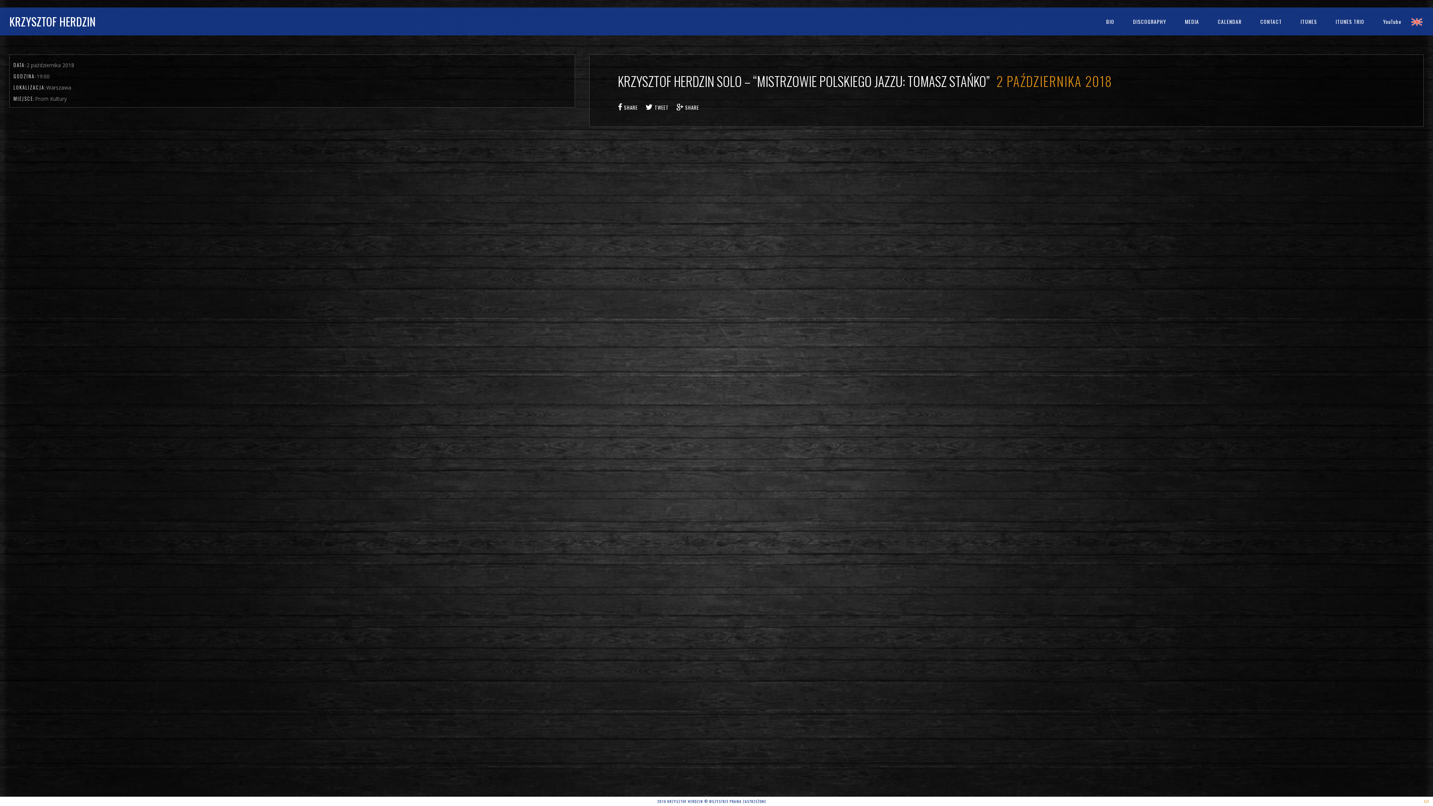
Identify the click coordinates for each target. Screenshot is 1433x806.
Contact (1271, 21)
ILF (1426, 801)
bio (1110, 21)
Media (1192, 21)
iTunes (1309, 21)
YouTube (1392, 21)
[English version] (1417, 22)
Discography (1149, 21)
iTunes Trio (1350, 21)
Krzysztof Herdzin (52, 21)
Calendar (1230, 21)
